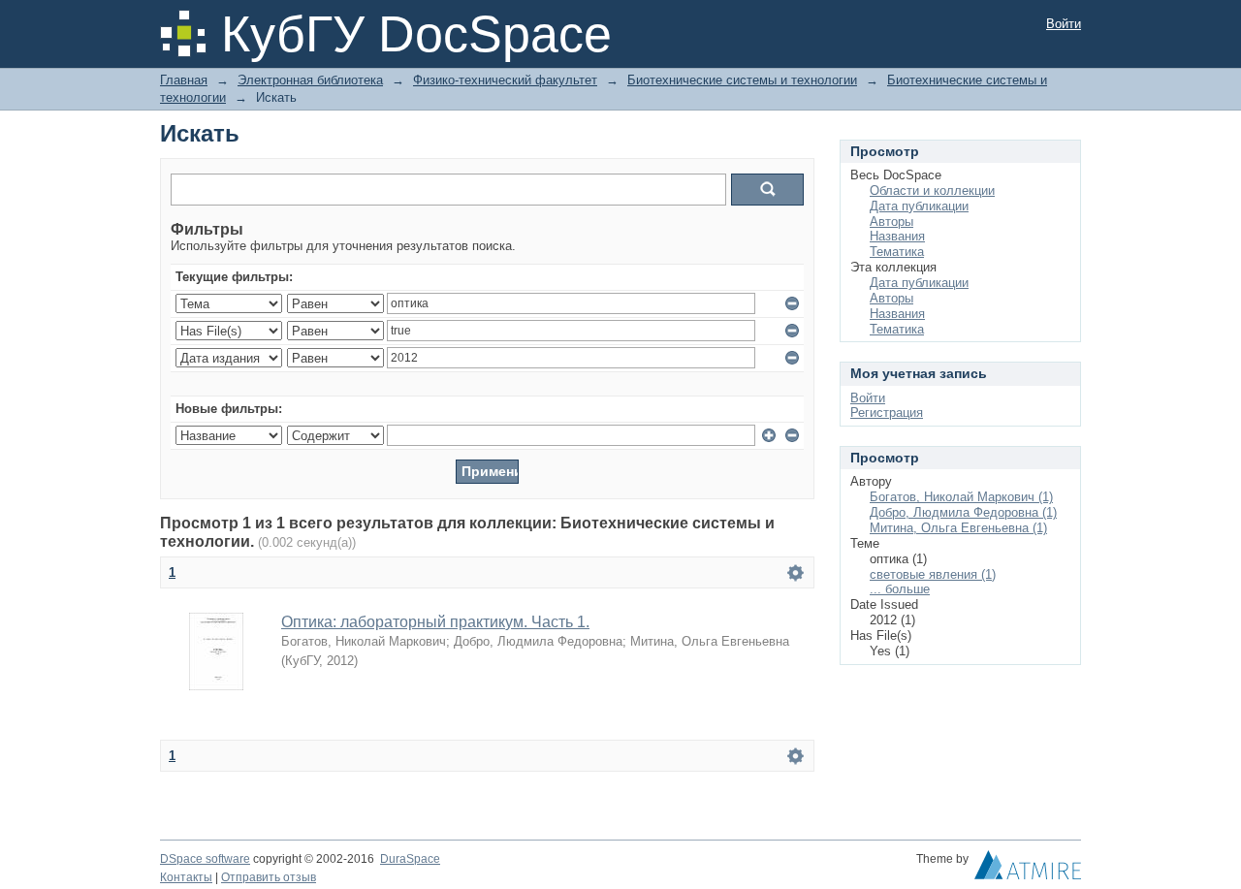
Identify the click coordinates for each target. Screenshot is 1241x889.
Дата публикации (919, 206)
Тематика (897, 251)
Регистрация (886, 412)
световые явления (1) (933, 574)
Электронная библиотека (310, 80)
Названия (897, 236)
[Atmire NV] (1027, 869)
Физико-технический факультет (505, 80)
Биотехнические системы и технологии (742, 80)
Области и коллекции (932, 190)
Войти (1063, 23)
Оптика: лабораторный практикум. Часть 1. (435, 622)
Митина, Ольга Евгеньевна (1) (958, 528)
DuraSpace (410, 859)
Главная (183, 80)
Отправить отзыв (268, 877)
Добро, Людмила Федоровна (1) (963, 512)
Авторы (891, 221)
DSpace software (205, 859)
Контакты (186, 877)
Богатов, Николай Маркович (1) (961, 497)
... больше (900, 589)
